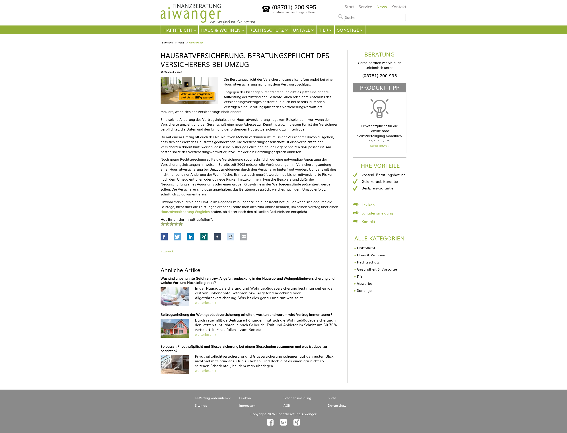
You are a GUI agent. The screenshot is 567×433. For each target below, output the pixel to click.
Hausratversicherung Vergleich (185, 211)
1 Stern (162, 223)
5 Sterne (180, 223)
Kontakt (398, 7)
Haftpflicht (366, 247)
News (382, 7)
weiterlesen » (205, 302)
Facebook (164, 236)
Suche (332, 398)
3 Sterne (171, 223)
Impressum (247, 405)
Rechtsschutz (368, 262)
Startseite (167, 42)
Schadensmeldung (377, 213)
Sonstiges (365, 290)
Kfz (359, 276)
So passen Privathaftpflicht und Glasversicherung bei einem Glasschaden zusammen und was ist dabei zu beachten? (244, 348)
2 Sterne (167, 223)
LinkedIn (190, 236)
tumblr (217, 236)
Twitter (177, 236)
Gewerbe (364, 283)
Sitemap (201, 405)
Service (365, 7)
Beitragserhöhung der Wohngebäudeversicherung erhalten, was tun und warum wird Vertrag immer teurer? (246, 314)
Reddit (230, 236)
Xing (204, 236)
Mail (243, 236)
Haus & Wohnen (371, 254)
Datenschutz (337, 405)
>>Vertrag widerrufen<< (213, 398)
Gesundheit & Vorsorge (377, 269)
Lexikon (368, 204)
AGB (287, 405)
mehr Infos (378, 145)
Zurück (168, 251)
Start (349, 7)
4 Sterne (176, 223)
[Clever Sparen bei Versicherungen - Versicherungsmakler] (208, 23)
